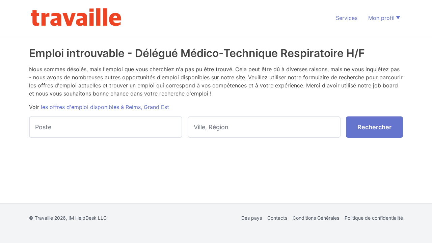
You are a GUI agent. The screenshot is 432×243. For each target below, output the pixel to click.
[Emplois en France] (76, 17)
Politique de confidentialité (374, 218)
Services (346, 18)
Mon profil (381, 18)
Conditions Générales (316, 218)
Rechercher (374, 127)
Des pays (251, 218)
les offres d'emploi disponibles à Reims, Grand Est (105, 107)
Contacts (277, 218)
